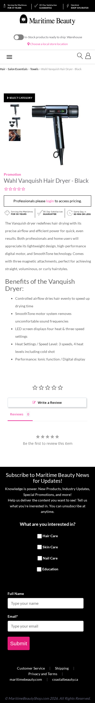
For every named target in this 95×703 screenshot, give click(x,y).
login (50, 201)
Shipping (62, 668)
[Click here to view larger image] (55, 135)
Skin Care (50, 547)
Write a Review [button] (50, 402)
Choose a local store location (49, 44)
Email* (13, 616)
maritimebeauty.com (26, 679)
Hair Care (50, 536)
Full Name (16, 593)
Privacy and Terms (42, 674)
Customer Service (31, 668)
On (19, 37)
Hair (2, 69)
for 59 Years (17, 6)
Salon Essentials (18, 69)
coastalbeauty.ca (65, 679)
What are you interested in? (47, 524)
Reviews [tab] (16, 414)
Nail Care (50, 558)
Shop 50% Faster (79, 6)
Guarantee (48, 6)
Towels (34, 69)
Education (50, 569)
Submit (18, 643)
